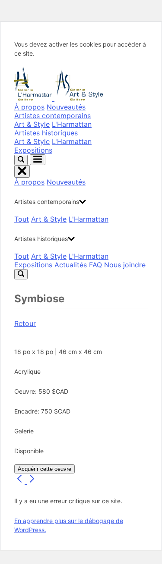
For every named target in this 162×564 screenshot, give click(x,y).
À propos (29, 107)
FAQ (95, 264)
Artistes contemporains (52, 115)
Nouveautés (66, 107)
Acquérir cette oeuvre (44, 469)
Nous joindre (125, 264)
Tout (21, 219)
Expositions (33, 150)
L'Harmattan (72, 124)
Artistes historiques (46, 132)
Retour (25, 323)
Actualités (70, 264)
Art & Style (32, 124)
